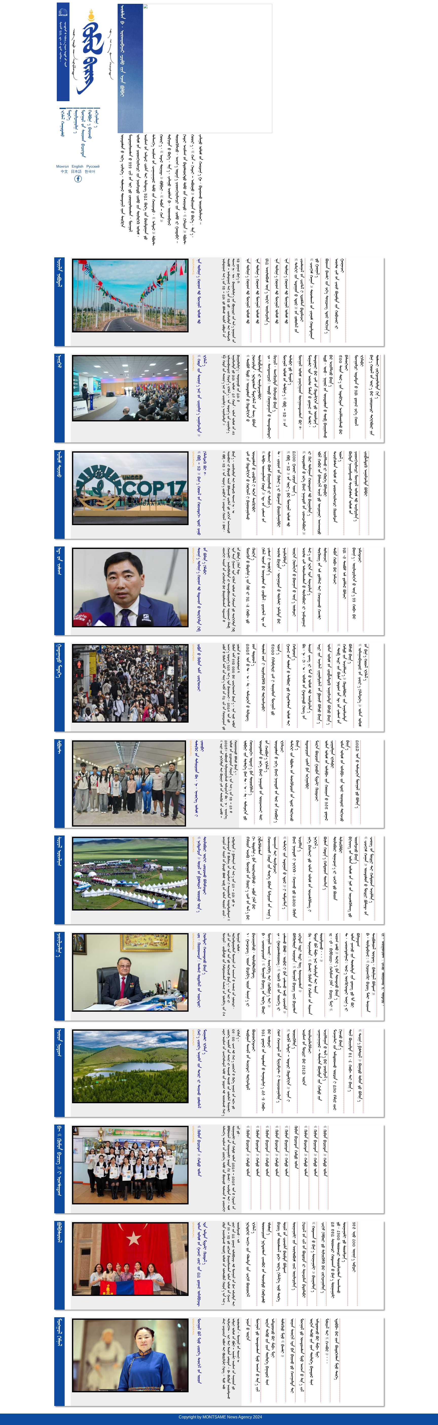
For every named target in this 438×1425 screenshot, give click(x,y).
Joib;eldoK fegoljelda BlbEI (366, 473)
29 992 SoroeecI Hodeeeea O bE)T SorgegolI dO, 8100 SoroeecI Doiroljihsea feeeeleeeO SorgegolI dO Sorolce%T (339, 1260)
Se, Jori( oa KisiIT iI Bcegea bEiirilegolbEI (279, 489)
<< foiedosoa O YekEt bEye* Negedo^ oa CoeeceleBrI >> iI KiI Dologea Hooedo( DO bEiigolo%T (307, 493)
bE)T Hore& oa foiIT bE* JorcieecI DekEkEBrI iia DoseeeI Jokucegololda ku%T (374, 395)
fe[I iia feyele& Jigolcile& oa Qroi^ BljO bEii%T (319, 683)
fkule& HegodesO (63, 123)
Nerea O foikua (248, 1330)
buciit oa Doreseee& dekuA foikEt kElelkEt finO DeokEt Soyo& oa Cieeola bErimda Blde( (282, 1262)
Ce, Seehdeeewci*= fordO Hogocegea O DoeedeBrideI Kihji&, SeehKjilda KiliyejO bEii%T (272, 397)
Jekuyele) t (97, 118)
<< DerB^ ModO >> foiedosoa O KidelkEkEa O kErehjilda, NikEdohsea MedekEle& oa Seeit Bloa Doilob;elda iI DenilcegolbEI (254, 391)
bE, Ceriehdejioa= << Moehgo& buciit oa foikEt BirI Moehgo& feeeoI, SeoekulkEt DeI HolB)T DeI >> (266, 973)
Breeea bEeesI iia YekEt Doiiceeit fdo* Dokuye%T (327, 296)
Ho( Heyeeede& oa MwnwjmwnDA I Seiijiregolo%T (279, 1065)
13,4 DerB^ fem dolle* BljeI (345, 573)
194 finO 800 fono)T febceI (354, 1247)
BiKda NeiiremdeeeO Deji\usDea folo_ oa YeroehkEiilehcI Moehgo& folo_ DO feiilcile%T (353, 486)
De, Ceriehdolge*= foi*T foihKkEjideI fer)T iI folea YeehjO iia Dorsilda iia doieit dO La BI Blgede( (352, 972)
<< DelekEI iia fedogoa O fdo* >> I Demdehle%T (285, 873)
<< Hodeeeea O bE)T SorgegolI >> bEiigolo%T (314, 1257)
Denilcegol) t (76, 121)
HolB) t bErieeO (90, 124)
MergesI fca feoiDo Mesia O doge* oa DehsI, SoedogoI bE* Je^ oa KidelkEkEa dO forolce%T (313, 391)
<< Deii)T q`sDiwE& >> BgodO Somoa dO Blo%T (360, 1065)
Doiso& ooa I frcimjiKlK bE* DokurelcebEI (263, 677)
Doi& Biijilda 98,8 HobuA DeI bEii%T (350, 1060)
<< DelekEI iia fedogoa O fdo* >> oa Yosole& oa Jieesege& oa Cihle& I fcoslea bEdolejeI (299, 296)
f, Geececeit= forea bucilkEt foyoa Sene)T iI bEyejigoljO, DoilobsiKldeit (251, 969)
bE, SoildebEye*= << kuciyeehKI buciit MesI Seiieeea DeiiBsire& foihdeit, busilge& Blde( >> (371, 972)
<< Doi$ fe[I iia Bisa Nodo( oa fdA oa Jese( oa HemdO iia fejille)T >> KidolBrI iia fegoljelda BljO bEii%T (344, 683)
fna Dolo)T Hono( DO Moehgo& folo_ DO (248, 291)
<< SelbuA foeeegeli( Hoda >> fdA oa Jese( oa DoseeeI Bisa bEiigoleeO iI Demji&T (266, 486)
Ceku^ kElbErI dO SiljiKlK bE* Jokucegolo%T (323, 1257)
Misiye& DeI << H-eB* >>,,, (327, 1341)
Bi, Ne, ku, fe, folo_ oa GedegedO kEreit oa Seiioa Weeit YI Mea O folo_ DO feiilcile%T (307, 681)
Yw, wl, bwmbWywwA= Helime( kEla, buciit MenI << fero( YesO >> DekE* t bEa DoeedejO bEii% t (334, 972)
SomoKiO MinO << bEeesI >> (283, 1338)
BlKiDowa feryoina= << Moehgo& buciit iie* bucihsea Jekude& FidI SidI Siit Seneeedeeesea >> (297, 973)
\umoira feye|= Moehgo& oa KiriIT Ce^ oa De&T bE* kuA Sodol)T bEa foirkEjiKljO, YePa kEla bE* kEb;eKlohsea (254, 878)
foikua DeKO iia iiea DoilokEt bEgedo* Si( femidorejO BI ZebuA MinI (270, 1352)
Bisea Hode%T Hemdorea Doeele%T (325, 863)
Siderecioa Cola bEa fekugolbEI (307, 764)
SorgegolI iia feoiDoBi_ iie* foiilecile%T (294, 1256)
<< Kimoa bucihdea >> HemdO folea (248, 1151)
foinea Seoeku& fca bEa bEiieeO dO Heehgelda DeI (292, 1356)
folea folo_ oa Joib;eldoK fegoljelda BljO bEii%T (329, 684)
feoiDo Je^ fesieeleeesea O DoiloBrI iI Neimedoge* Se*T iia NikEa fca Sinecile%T (307, 587)
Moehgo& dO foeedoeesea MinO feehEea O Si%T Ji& (258, 1355)
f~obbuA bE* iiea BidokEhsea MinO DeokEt (337, 1349)
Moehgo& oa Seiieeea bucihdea (83, 133)
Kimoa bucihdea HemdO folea (296, 1147)
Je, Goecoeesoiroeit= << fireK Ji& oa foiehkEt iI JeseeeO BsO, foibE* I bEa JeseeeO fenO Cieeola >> (282, 973)
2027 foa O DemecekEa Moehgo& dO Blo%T (357, 774)
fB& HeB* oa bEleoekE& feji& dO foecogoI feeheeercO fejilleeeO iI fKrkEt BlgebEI (322, 492)
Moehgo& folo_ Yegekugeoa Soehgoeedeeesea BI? (300, 392)
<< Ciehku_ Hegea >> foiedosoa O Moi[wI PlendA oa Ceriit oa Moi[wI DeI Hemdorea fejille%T (369, 876)
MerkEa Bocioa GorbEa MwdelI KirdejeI (317, 770)
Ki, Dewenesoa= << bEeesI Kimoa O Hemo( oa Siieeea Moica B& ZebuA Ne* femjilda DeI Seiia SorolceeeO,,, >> (315, 973)
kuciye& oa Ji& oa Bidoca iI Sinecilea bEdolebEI (304, 1260)
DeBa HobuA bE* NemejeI (335, 566)
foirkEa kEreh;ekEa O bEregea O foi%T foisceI (294, 582)
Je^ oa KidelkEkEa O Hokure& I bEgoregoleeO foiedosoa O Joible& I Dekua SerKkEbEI (251, 485)
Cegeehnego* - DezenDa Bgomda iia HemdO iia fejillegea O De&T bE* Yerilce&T (322, 1064)
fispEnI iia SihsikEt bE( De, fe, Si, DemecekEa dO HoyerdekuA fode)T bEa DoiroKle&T (248, 780)
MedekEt (69, 115)
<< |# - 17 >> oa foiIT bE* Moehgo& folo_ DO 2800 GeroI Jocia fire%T (291, 488)
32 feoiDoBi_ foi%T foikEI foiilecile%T (267, 292)
